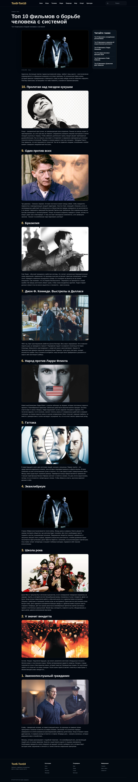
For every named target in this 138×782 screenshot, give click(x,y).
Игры (47, 3)
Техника (54, 3)
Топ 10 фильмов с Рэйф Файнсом (101, 59)
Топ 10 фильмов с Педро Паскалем (102, 48)
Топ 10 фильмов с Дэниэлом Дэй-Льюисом (103, 64)
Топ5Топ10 (19, 3)
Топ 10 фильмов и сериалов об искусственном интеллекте (104, 43)
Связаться (103, 770)
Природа (69, 3)
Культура (89, 3)
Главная (14, 11)
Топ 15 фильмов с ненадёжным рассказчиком (104, 37)
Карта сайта (104, 768)
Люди (61, 3)
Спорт (82, 3)
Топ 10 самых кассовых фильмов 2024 (102, 53)
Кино (41, 3)
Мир (75, 3)
